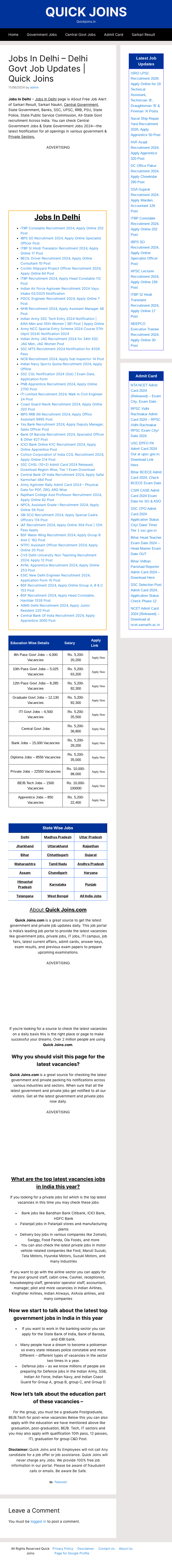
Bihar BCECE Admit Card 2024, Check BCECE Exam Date (146, 477)
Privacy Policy (62, 1549)
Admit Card (113, 34)
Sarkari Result (143, 34)
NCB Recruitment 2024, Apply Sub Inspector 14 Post (62, 359)
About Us (126, 1549)
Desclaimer (85, 1549)
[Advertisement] (58, 179)
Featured (61, 1482)
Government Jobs (42, 34)
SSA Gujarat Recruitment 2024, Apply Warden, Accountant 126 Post (145, 200)
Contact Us (106, 1549)
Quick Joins (86, 11)
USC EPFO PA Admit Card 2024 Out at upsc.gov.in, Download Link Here (145, 454)
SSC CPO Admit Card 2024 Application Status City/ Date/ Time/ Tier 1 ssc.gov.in (145, 519)
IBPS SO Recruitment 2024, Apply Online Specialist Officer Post (145, 253)
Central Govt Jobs (80, 34)
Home (13, 34)
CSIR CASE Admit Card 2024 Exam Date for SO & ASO (146, 495)
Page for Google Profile (72, 1553)
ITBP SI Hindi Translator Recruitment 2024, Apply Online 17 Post (145, 305)
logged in (38, 1521)
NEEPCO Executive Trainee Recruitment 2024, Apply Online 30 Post (145, 335)
